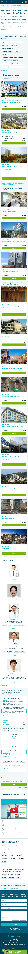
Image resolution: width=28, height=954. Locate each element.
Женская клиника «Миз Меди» (9, 211)
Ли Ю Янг (14, 599)
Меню (2, 2)
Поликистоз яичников (7, 51)
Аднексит (17, 51)
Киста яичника (19, 42)
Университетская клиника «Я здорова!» (12, 368)
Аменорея (4, 54)
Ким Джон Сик (14, 619)
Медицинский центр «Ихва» (15, 754)
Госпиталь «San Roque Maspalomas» (11, 396)
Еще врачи (4, 685)
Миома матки (5, 45)
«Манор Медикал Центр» (8, 518)
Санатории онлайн (20, 942)
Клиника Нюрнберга (7, 548)
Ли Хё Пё (14, 646)
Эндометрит (5, 66)
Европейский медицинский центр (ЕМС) (12, 426)
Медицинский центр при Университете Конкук (14, 241)
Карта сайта (22, 944)
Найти (14, 784)
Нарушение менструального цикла (10, 60)
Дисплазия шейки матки (7, 48)
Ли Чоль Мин (14, 579)
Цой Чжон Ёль (14, 674)
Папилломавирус (6, 63)
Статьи (16, 944)
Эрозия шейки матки (17, 63)
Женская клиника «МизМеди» (16, 701)
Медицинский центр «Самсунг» (10, 132)
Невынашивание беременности (17, 66)
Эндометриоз (5, 42)
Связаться (14, 109)
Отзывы (5, 944)
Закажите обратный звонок (14, 929)
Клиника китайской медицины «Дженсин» (13, 306)
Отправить (14, 924)
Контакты (10, 944)
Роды (12, 42)
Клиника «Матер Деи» (7, 338)
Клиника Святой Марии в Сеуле (10, 271)
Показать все (4, 70)
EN (15, 948)
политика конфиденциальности (19, 920)
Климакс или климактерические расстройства (12, 57)
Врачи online (12, 942)
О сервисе (5, 942)
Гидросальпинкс (14, 45)
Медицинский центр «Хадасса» (10, 488)
